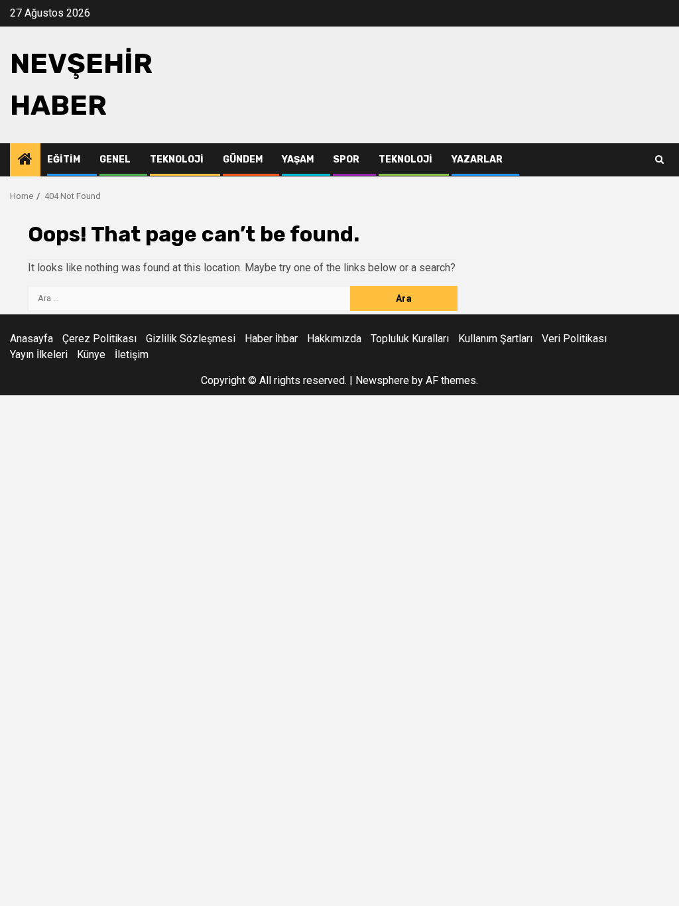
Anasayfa (31, 338)
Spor (346, 159)
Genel (115, 159)
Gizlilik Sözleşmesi (190, 338)
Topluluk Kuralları (410, 338)
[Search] (659, 159)
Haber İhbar (271, 338)
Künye (91, 354)
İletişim (132, 354)
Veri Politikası (574, 338)
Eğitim (63, 159)
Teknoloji (177, 159)
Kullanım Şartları (495, 338)
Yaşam (298, 159)
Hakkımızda (334, 338)
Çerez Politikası (99, 338)
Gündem (243, 159)
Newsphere (382, 380)
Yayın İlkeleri (39, 354)
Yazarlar (477, 159)
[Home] (25, 160)
